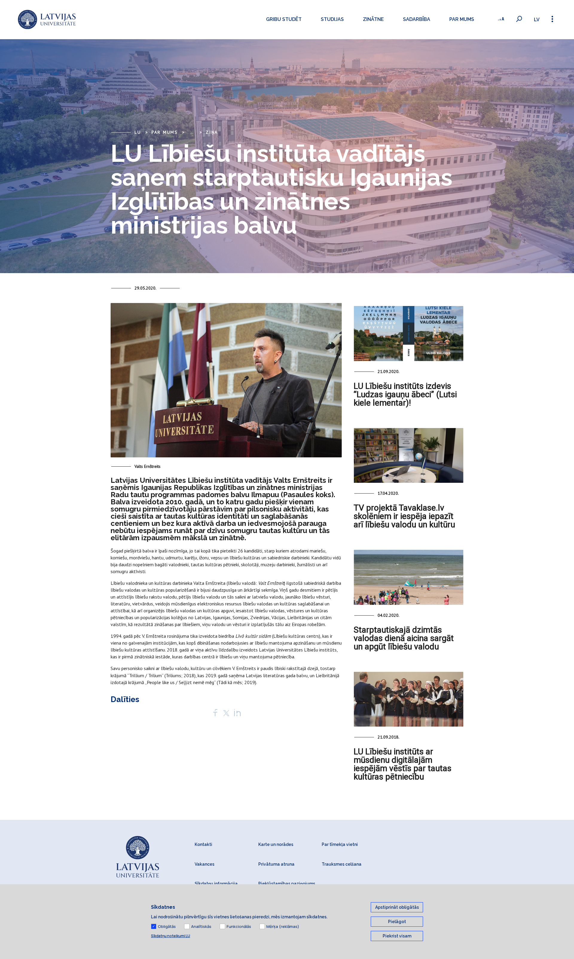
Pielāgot (397, 921)
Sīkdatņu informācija (216, 883)
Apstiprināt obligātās (397, 907)
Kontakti (203, 844)
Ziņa (212, 132)
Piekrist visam (397, 936)
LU (138, 132)
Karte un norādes (275, 844)
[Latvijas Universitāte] (47, 19)
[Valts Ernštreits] (226, 383)
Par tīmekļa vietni (340, 844)
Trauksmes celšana (341, 864)
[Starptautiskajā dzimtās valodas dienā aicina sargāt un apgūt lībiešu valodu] (408, 577)
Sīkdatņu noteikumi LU (170, 935)
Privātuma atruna (276, 864)
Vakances (204, 864)
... (191, 132)
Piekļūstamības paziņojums (286, 883)
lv (537, 19)
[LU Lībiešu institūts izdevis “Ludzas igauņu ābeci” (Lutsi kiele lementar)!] (408, 333)
